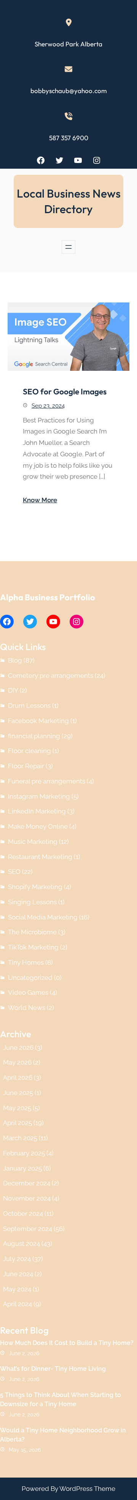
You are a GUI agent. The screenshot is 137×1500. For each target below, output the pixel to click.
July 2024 (17, 1259)
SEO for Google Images (65, 391)
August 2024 (21, 1243)
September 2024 (27, 1229)
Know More (40, 500)
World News (26, 1007)
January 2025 (22, 1168)
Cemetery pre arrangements (50, 675)
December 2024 (26, 1183)
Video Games (28, 992)
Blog (15, 660)
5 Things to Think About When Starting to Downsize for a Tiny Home (60, 1399)
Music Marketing (32, 841)
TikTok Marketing (33, 947)
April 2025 (17, 1123)
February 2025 (24, 1153)
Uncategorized (30, 977)
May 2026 (17, 1062)
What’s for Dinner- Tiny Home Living (53, 1368)
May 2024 (17, 1289)
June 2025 (18, 1093)
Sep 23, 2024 (48, 405)
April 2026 (17, 1077)
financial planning (34, 736)
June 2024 (18, 1274)
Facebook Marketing (38, 721)
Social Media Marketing (43, 917)
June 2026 (18, 1047)
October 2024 (23, 1213)
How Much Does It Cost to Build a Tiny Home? (67, 1343)
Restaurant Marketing (40, 857)
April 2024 (17, 1304)
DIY (13, 690)
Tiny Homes (26, 962)
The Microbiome (32, 932)
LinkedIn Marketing (37, 811)
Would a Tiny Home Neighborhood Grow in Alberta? (63, 1435)
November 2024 (27, 1198)
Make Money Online (38, 826)
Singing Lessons (32, 902)
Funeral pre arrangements (46, 781)
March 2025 (20, 1138)
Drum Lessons (29, 705)
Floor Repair (26, 766)
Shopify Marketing (35, 887)
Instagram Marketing (39, 796)
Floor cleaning (29, 751)
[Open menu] (68, 247)
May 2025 (17, 1108)
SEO (14, 871)
